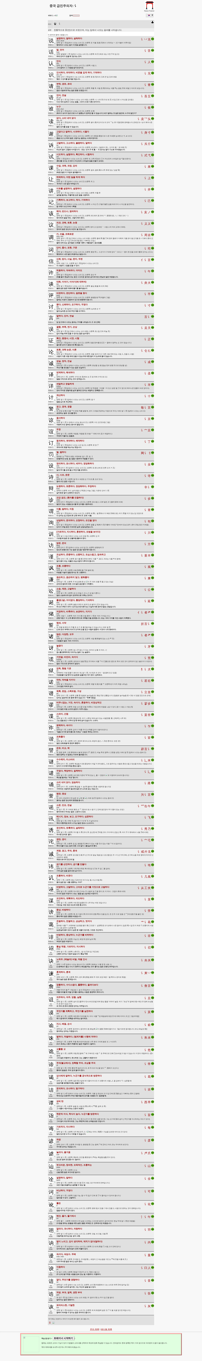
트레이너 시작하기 (63, 1338)
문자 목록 (94, 1329)
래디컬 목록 (106, 1329)
